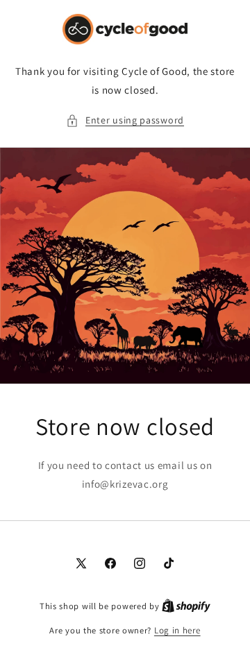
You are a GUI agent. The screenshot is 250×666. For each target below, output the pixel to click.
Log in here (177, 630)
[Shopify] (186, 606)
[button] (125, 120)
